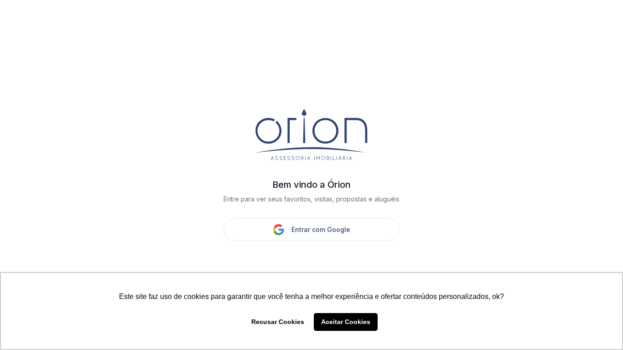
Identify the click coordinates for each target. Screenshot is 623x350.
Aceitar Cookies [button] (345, 321)
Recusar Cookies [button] (277, 321)
